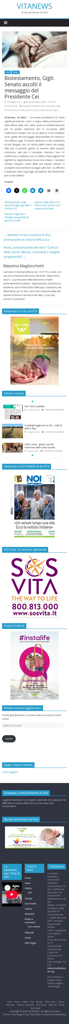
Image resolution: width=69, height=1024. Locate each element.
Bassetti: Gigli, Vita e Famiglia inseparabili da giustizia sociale (16, 217)
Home (28, 877)
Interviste (29, 913)
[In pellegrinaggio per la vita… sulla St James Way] (12, 406)
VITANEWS (34, 6)
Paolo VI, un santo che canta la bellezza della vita (41, 446)
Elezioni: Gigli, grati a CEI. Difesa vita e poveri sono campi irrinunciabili (47, 205)
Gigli (58, 106)
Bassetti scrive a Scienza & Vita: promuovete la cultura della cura (27, 237)
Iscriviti (9, 738)
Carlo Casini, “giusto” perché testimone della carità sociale (40, 427)
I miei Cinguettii (10, 772)
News (15, 72)
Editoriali (29, 932)
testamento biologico (49, 110)
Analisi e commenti (25, 1005)
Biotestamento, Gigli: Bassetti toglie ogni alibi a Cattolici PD (17, 205)
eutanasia (50, 106)
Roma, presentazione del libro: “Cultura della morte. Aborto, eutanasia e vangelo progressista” (32, 252)
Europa (28, 898)
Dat (7, 72)
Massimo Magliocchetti (36, 102)
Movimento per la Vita (14, 110)
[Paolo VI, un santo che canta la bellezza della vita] (12, 444)
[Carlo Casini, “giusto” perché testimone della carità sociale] (12, 425)
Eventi (28, 937)
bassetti (26, 106)
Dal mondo (30, 903)
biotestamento (38, 106)
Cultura (28, 908)
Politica (28, 888)
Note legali (30, 942)
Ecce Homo (34, 926)
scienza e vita (32, 110)
